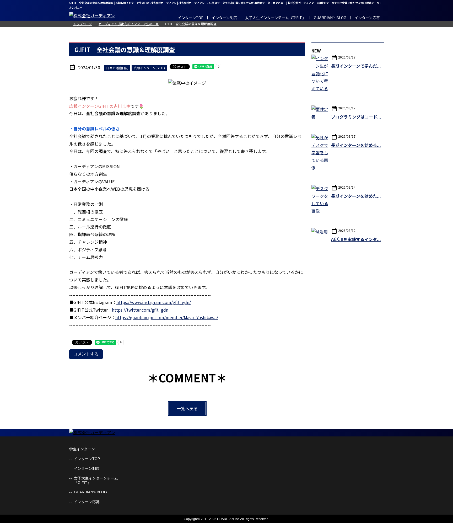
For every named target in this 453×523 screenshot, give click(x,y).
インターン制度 (224, 17)
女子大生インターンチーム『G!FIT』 (275, 17)
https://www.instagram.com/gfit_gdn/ (153, 302)
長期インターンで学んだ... (356, 66)
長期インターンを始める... (356, 145)
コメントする (86, 354)
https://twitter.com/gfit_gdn (140, 310)
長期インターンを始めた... (356, 196)
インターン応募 (367, 17)
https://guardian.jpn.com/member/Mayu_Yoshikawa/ (166, 317)
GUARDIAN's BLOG (330, 17)
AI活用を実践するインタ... (356, 239)
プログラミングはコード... (356, 117)
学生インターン (82, 449)
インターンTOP (190, 17)
